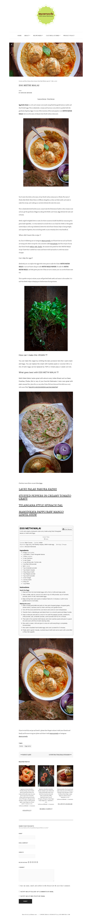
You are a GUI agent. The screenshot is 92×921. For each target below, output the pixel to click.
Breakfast (31, 789)
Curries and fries (23, 81)
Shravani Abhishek (26, 93)
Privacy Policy (68, 35)
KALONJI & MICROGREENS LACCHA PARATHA (43, 387)
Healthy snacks (45, 791)
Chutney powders (61, 789)
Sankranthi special (27, 797)
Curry (21, 746)
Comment (22, 867)
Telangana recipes (23, 800)
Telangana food (31, 799)
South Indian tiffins (47, 795)
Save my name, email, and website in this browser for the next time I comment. (45, 886)
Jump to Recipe (41, 99)
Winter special (46, 81)
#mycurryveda (54, 733)
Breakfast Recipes (23, 791)
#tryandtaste (54, 244)
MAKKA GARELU (46, 809)
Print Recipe (50, 99)
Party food (40, 81)
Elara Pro (24, 914)
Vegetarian (28, 802)
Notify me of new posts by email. (33, 896)
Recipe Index (37, 35)
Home (19, 35)
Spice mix (62, 791)
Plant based (28, 795)
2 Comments (32, 806)
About (26, 35)
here (41, 483)
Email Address (23, 843)
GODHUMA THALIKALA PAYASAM (59, 755)
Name (20, 833)
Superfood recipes (44, 797)
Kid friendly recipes (26, 794)
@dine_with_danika (36, 247)
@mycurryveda (46, 241)
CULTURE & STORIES (53, 35)
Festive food (25, 792)
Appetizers (22, 789)
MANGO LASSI (26, 755)
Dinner (29, 81)
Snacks (32, 797)
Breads (27, 789)
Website (21, 852)
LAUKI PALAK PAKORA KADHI (38, 489)
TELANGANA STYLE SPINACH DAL (41, 505)
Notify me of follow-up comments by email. (37, 892)
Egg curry (28, 746)
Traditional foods (31, 800)
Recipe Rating (23, 862)
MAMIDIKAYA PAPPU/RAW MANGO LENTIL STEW (41, 513)
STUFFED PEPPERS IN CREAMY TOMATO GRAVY (45, 497)
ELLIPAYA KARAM (65, 804)
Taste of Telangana (23, 799)
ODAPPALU (27, 810)
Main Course (34, 81)
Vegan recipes (23, 802)
